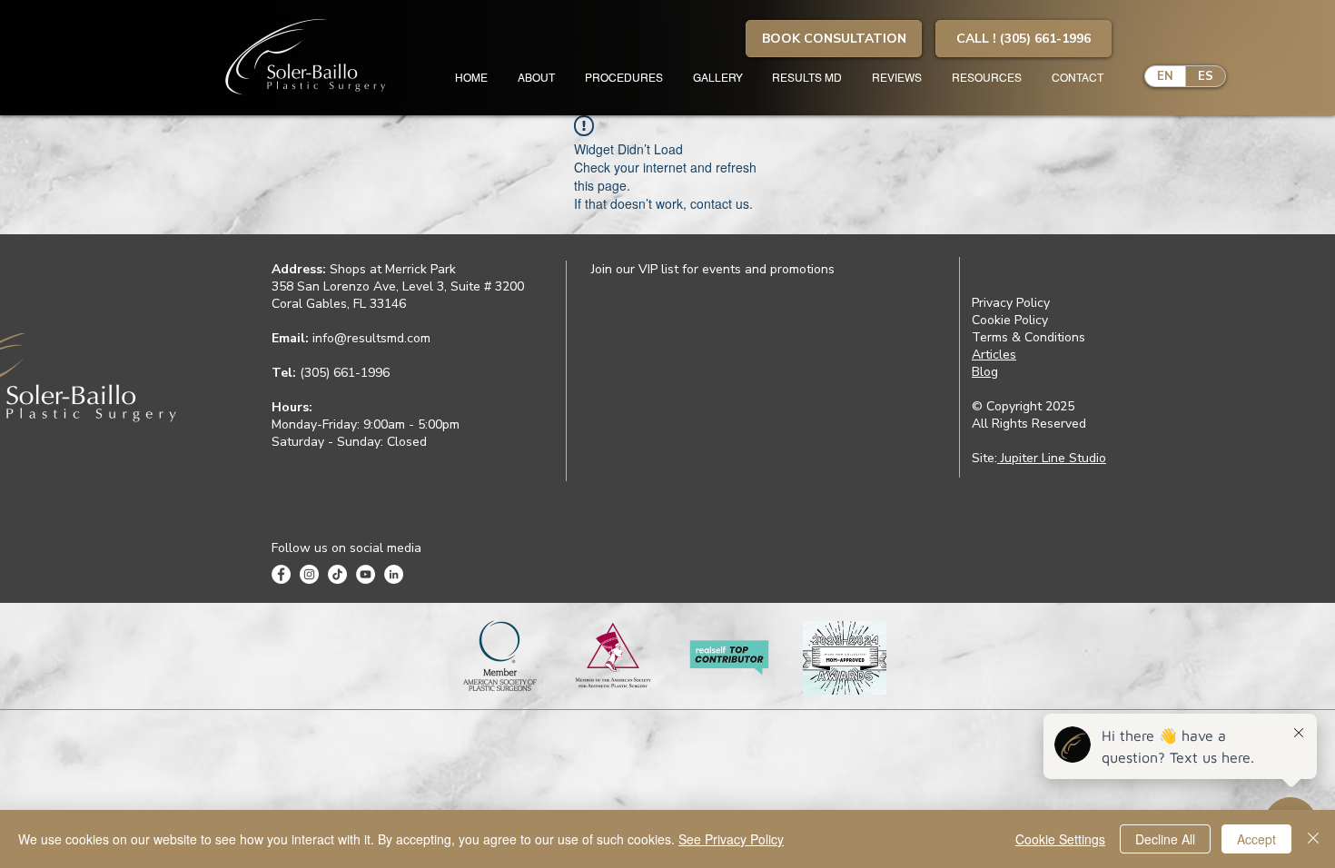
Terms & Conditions (1028, 337)
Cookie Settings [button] (1060, 839)
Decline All (1165, 839)
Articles (994, 354)
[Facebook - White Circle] (281, 574)
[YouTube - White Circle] (365, 574)
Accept (1256, 839)
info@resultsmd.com (371, 338)
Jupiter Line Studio (1051, 458)
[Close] (1313, 838)
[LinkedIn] (393, 574)
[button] (834, 38)
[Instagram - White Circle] (309, 574)
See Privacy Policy (731, 839)
